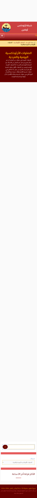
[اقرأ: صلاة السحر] (18, 130)
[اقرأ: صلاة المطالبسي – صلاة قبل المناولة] (18, 236)
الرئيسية (28, 42)
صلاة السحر (31, 140)
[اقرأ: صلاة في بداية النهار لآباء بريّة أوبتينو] (18, 317)
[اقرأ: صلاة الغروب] (18, 288)
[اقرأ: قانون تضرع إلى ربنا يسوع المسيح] (18, 412)
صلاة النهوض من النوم (27, 353)
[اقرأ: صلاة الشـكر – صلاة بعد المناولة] (18, 210)
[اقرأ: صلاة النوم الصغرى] (18, 262)
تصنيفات (32, 459)
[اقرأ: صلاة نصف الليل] (18, 156)
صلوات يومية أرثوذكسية (27, 109)
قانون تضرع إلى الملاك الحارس (25, 192)
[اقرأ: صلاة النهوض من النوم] (18, 343)
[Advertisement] (18, 11)
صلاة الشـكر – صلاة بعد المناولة (25, 221)
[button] (36, 35)
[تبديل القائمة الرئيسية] (2, 36)
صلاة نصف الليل (30, 166)
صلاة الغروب (31, 299)
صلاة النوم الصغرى (29, 273)
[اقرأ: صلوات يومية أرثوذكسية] (18, 99)
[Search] (5, 447)
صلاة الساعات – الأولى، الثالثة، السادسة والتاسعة (19, 380)
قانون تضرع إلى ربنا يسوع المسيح (24, 433)
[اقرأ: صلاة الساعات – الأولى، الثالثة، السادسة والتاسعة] (18, 369)
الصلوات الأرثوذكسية (19, 42)
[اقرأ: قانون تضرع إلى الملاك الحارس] (18, 182)
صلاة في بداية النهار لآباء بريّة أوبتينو (23, 327)
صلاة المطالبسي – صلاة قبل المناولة (23, 247)
